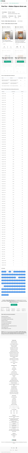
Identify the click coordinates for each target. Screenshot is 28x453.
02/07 (11, 410)
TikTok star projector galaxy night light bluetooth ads (9, 325)
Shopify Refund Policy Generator (14, 355)
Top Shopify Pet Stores (14, 388)
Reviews (14, 376)
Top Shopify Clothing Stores (14, 391)
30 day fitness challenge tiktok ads (14, 310)
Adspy (14, 366)
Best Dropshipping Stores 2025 (14, 380)
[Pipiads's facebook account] (11, 447)
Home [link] (1, 3)
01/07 (17, 413)
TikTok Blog (14, 398)
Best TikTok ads (14, 400)
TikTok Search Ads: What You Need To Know (14, 417)
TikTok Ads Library (14, 371)
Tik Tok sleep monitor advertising (6, 323)
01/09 (11, 413)
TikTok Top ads (14, 399)
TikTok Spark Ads (14, 369)
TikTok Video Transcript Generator (14, 374)
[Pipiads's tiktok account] (14, 447)
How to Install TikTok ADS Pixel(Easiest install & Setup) (14, 431)
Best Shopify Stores (14, 387)
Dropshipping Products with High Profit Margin (14, 384)
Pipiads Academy (14, 403)
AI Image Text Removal (14, 379)
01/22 (17, 410)
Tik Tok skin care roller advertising (6, 321)
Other (18, 408)
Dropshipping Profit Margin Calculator (14, 352)
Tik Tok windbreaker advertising (6, 317)
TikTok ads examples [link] (5, 3)
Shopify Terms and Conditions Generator (14, 357)
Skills (14, 370)
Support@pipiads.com (14, 434)
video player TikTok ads (4, 316)
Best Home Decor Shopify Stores (14, 393)
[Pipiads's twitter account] (13, 447)
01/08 (14, 413)
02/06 (14, 410)
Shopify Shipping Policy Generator (14, 359)
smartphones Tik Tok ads (5, 324)
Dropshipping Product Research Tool (14, 381)
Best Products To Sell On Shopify (14, 392)
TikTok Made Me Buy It (14, 386)
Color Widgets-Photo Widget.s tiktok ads (8, 310)
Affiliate (14, 363)
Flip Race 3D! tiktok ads (19, 310)
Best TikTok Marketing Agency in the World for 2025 (14, 425)
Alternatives (14, 375)
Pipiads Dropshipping (14, 382)
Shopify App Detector (14, 346)
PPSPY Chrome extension (14, 362)
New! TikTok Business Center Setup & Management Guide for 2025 (14, 419)
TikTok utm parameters (14, 342)
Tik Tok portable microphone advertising (7, 319)
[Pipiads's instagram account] (16, 447)
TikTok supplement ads (4, 327)
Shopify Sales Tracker (14, 341)
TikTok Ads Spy (14, 368)
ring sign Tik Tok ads (4, 320)
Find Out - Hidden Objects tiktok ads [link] (13, 3)
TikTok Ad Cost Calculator (14, 350)
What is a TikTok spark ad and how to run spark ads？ (14, 427)
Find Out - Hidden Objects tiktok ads (3, 310)
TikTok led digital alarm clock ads (6, 328)
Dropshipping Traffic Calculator (14, 347)
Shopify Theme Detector (14, 345)
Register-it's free (7, 61)
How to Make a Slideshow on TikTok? (14, 429)
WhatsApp (14, 435)
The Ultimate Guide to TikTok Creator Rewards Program (14, 421)
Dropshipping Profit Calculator (14, 351)
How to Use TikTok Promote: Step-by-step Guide (14, 423)
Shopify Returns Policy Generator (14, 358)
